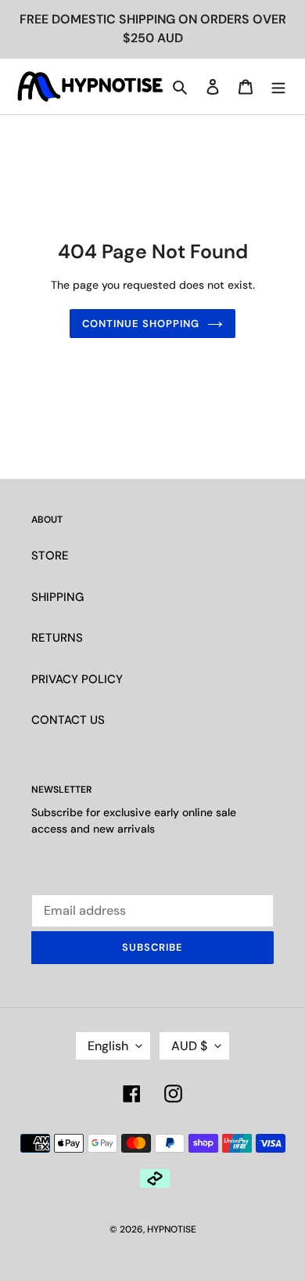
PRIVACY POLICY (77, 679)
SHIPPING (57, 597)
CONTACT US (68, 720)
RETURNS (57, 638)
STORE (50, 555)
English (108, 1046)
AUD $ (189, 1046)
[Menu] (278, 86)
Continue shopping (141, 323)
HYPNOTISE (171, 1229)
